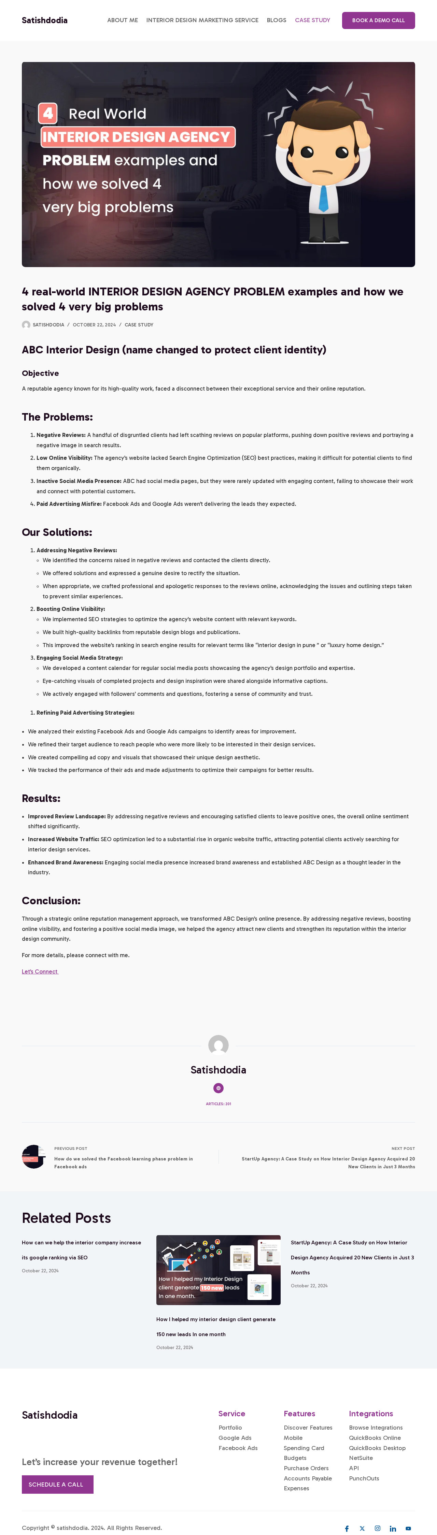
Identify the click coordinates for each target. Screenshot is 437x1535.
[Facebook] (347, 1528)
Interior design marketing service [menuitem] (202, 20)
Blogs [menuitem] (276, 20)
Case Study (139, 325)
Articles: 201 (218, 1104)
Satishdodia (45, 20)
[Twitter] (362, 1528)
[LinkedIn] (393, 1528)
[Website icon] (218, 1088)
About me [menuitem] (122, 20)
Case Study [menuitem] (312, 20)
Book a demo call (378, 20)
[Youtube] (408, 1528)
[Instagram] (377, 1528)
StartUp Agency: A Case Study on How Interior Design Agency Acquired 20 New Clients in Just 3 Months (352, 1257)
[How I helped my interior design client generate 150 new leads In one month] (218, 1270)
